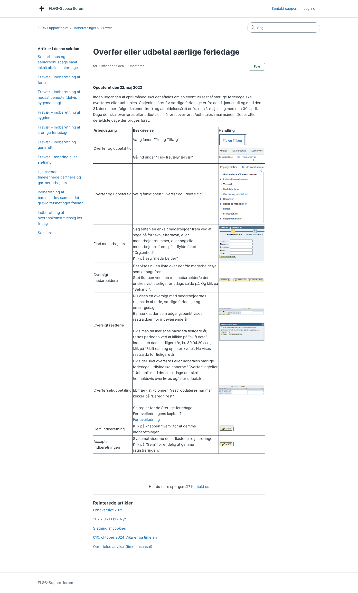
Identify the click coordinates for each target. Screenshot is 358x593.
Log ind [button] (309, 8)
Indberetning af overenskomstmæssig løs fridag (60, 218)
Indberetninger (85, 28)
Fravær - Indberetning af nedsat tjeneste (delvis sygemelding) (59, 97)
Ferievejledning (146, 419)
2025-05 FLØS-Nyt (109, 519)
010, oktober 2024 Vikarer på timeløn (125, 537)
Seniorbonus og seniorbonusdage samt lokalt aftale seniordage (58, 62)
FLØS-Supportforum (53, 28)
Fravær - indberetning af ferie (59, 80)
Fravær (106, 28)
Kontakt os (200, 486)
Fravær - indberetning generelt (57, 145)
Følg (257, 66)
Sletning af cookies (109, 528)
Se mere (45, 232)
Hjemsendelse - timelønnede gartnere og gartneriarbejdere (59, 177)
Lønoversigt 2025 (108, 510)
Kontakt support (285, 8)
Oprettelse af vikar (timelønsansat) (122, 546)
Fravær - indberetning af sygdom (59, 115)
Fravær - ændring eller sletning (57, 160)
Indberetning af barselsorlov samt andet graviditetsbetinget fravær (60, 197)
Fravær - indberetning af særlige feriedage (59, 130)
